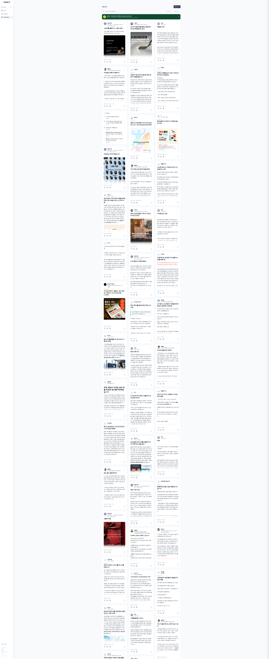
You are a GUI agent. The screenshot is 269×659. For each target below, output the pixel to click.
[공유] (110, 62)
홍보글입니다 (106, 289)
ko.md (171, 262)
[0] (105, 62)
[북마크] (124, 61)
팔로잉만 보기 (177, 11)
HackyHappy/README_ (163, 262)
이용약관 (2, 650)
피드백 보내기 (3, 647)
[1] (105, 106)
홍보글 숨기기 (169, 11)
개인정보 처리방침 (4, 651)
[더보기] (124, 23)
